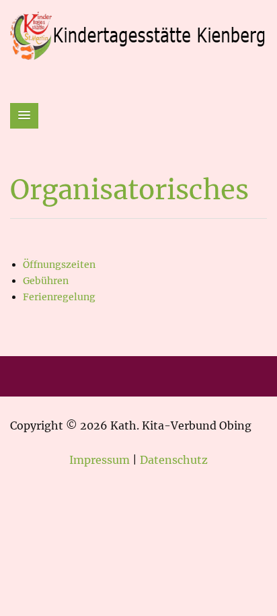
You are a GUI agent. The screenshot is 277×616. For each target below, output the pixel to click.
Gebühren (46, 281)
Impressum (99, 460)
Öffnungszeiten (59, 265)
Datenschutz (174, 460)
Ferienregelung (59, 297)
